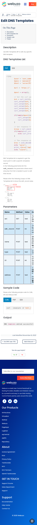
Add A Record (28, 341)
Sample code (10, 37)
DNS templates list (12, 33)
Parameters (10, 35)
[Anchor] (17, 47)
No (22, 354)
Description (10, 32)
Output (9, 39)
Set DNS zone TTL (10, 341)
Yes (15, 354)
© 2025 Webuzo (18, 515)
